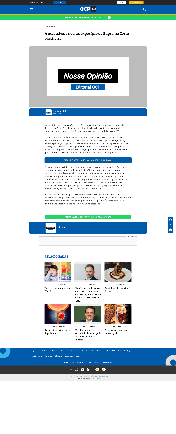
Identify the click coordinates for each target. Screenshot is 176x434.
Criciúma (97, 362)
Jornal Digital (33, 2)
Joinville (89, 362)
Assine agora (136, 2)
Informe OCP (110, 351)
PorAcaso (48, 356)
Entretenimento (88, 351)
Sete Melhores (36, 356)
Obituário (58, 356)
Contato (44, 2)
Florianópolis (107, 362)
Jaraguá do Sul (69, 362)
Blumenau (80, 362)
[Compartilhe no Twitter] (170, 225)
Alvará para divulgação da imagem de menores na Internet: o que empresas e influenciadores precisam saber (87, 294)
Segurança (35, 351)
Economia (64, 351)
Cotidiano (45, 351)
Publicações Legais (125, 351)
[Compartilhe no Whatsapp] (170, 230)
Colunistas (48, 284)
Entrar (121, 2)
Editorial (61, 111)
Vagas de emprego (72, 356)
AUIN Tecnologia (96, 378)
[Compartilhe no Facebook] (170, 220)
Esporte (55, 351)
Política (99, 351)
